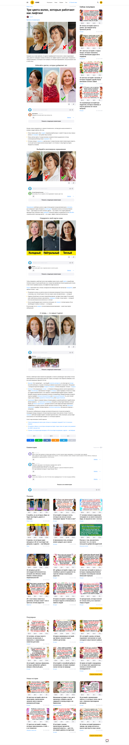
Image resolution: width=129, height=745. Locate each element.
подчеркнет (47, 138)
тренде (71, 383)
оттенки (44, 389)
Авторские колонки (84, 546)
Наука (28, 546)
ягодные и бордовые (49, 386)
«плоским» (69, 207)
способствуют (34, 390)
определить (69, 287)
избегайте (71, 212)
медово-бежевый (60, 397)
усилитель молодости (54, 383)
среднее (39, 306)
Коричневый (31, 400)
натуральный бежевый (58, 396)
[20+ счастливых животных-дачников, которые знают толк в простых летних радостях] (38, 589)
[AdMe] (34, 2)
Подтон (28, 287)
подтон (65, 281)
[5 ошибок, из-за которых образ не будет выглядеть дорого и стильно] (38, 505)
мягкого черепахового (38, 403)
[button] (34, 436)
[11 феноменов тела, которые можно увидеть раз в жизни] (64, 530)
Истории (81, 31)
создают (43, 133)
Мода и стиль (30, 6)
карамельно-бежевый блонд (47, 397)
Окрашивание (30, 207)
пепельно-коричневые (55, 407)
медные (73, 386)
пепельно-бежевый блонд (43, 396)
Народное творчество (31, 730)
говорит (58, 302)
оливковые (52, 298)
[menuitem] (49, 2)
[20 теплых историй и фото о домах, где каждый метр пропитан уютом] (91, 16)
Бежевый (30, 389)
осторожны (53, 390)
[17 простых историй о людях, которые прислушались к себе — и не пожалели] (38, 714)
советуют (29, 414)
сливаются (39, 141)
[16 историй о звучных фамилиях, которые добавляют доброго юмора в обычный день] (38, 653)
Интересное (82, 58)
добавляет (46, 212)
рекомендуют (48, 208)
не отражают (35, 134)
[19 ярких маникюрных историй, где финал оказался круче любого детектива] (64, 626)
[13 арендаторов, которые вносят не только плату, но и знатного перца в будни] (91, 589)
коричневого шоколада (45, 401)
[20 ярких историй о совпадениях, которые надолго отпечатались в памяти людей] (64, 589)
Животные (29, 604)
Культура (55, 544)
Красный (30, 383)
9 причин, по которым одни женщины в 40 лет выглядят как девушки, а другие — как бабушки (51, 430)
